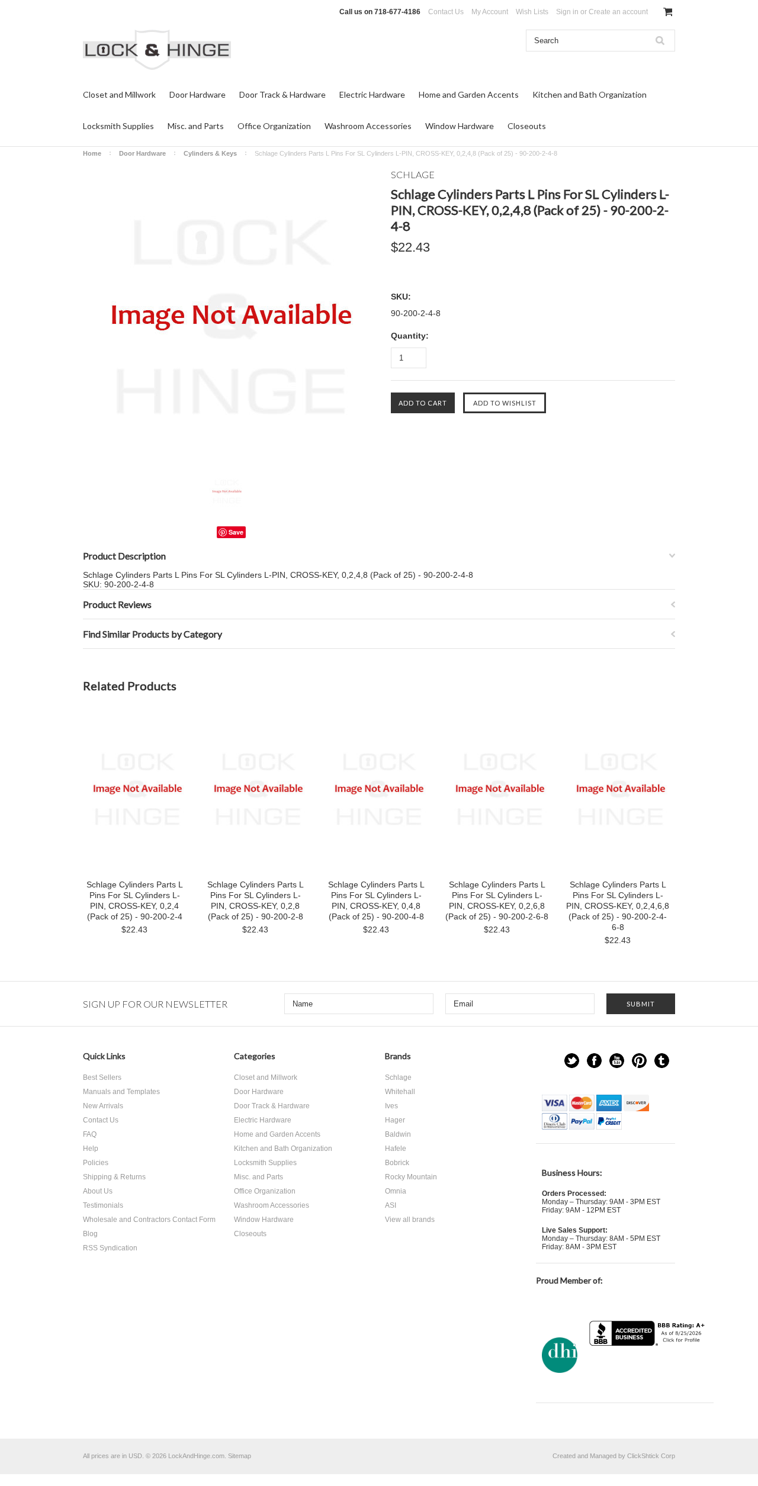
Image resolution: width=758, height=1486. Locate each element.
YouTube (616, 1060)
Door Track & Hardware (282, 94)
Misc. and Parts (196, 126)
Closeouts (527, 126)
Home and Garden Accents (469, 94)
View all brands (410, 1219)
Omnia (395, 1191)
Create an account (618, 12)
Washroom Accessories (368, 126)
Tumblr (661, 1060)
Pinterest (639, 1060)
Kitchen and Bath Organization (589, 94)
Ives (391, 1106)
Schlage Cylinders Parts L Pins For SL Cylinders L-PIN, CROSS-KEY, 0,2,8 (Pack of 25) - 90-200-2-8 (255, 900)
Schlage (398, 1077)
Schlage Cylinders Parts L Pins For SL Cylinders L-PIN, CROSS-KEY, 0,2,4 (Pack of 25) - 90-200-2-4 (134, 900)
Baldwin (398, 1134)
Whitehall (400, 1092)
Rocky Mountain (411, 1177)
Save (236, 532)
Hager (395, 1120)
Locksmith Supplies (118, 126)
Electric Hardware (372, 94)
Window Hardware (459, 126)
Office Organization (274, 126)
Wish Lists (532, 12)
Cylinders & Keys (210, 153)
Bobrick (397, 1163)
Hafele (395, 1148)
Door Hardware (197, 94)
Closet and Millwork (119, 94)
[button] (648, 1369)
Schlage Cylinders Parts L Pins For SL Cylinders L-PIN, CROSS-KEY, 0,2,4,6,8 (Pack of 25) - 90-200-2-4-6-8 (617, 906)
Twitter (571, 1060)
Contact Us (446, 12)
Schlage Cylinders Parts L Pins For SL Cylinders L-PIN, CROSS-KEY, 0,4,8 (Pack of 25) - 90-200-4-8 (376, 900)
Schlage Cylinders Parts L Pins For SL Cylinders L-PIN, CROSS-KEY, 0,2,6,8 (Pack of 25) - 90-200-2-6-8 (496, 900)
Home (92, 153)
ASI (390, 1205)
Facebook (594, 1060)
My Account (489, 12)
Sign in (567, 12)
